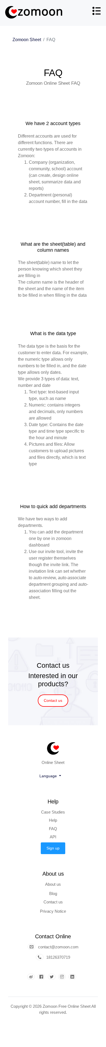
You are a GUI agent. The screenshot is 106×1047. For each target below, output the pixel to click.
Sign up (53, 848)
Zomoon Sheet (27, 39)
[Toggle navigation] (96, 12)
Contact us (53, 700)
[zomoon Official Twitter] (53, 977)
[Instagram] (63, 977)
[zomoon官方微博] (32, 977)
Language (48, 776)
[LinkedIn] (73, 977)
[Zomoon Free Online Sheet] (34, 12)
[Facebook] (43, 977)
